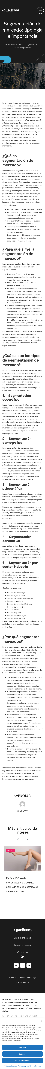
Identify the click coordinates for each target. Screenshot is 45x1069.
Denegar (22, 1054)
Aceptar (22, 1047)
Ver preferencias (22, 1060)
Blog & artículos (22, 937)
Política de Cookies (10, 1066)
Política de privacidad (25, 1066)
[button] (41, 1021)
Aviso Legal (37, 1066)
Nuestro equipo (22, 945)
